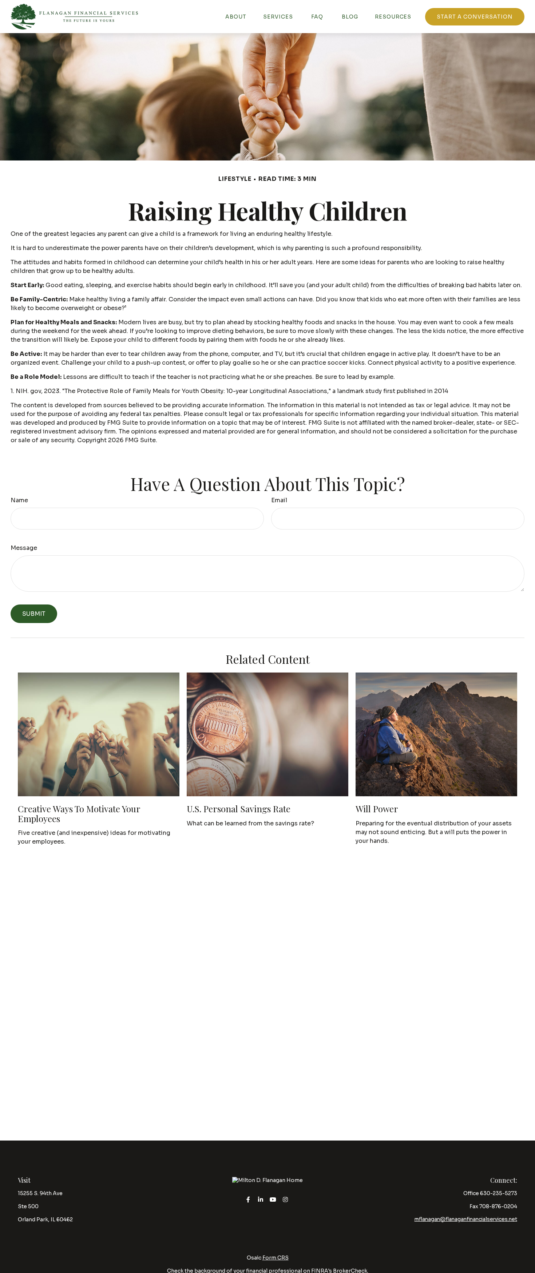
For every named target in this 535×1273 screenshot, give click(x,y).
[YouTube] (273, 1199)
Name (19, 500)
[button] (235, 16)
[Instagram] (285, 1199)
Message (24, 548)
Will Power (377, 808)
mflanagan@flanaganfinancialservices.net (466, 1219)
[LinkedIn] (261, 1199)
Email (279, 500)
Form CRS (275, 1257)
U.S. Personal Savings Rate (238, 808)
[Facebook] (248, 1199)
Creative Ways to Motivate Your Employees (79, 813)
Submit (33, 614)
